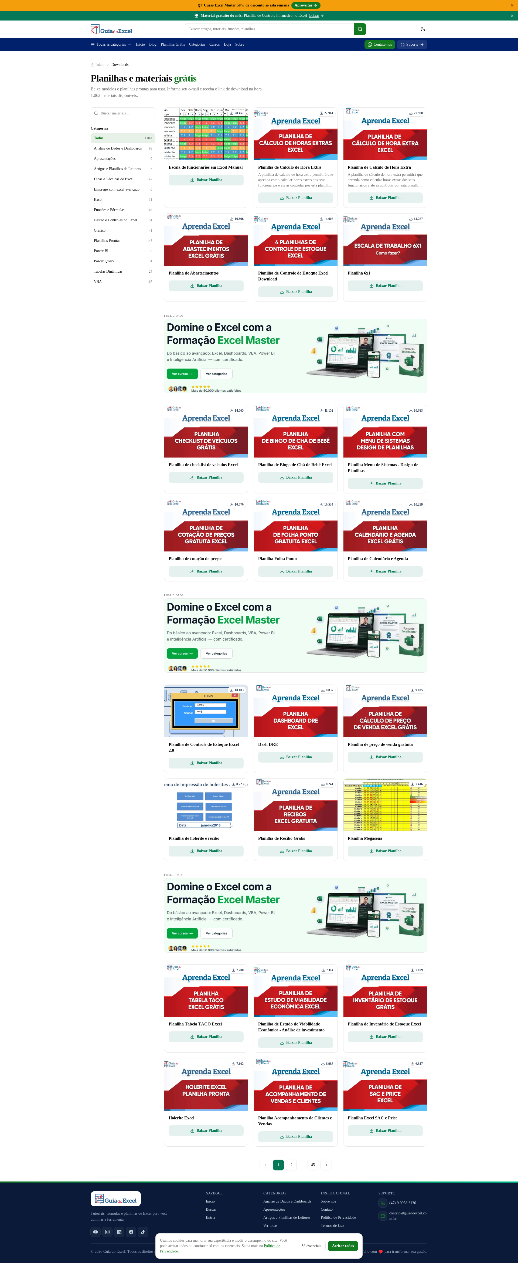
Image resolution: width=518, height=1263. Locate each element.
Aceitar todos (343, 1246)
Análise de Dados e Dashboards (287, 1201)
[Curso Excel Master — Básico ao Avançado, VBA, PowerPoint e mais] (295, 356)
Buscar (211, 1209)
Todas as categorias (111, 44)
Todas (123, 138)
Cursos (214, 44)
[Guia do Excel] (111, 29)
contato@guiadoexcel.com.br (408, 1216)
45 (313, 1165)
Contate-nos (383, 44)
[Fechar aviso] (512, 15)
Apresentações (274, 1209)
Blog (152, 44)
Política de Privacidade (338, 1217)
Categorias (197, 44)
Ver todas (270, 1226)
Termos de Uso (332, 1226)
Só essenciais (311, 1246)
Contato (327, 1209)
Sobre (239, 44)
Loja (227, 44)
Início (140, 44)
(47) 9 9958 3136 (402, 1203)
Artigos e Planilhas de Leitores (286, 1217)
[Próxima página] (326, 1165)
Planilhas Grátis (173, 44)
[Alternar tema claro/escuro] (423, 29)
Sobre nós (328, 1201)
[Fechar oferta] (512, 5)
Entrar (211, 1217)
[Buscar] (360, 29)
